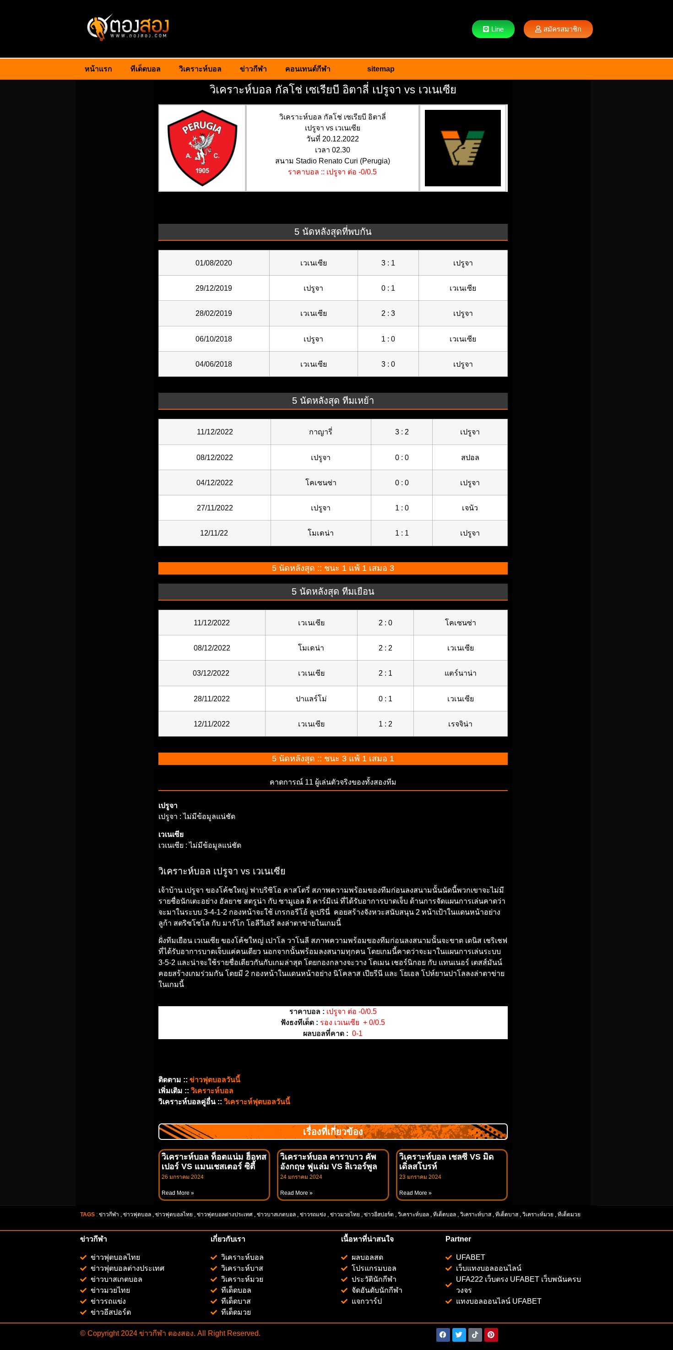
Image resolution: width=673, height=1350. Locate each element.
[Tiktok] (475, 1335)
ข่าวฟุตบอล (137, 1214)
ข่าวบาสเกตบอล (276, 1214)
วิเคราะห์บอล (200, 69)
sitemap (381, 69)
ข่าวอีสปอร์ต (379, 1214)
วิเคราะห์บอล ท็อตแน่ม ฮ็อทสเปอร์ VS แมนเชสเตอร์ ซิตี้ (214, 1161)
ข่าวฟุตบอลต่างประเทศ (225, 1214)
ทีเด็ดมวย (570, 1214)
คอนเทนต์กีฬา (308, 69)
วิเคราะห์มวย (538, 1214)
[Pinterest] (491, 1335)
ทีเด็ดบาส (506, 1214)
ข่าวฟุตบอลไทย (174, 1214)
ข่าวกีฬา (253, 69)
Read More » (178, 1193)
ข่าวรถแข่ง (313, 1214)
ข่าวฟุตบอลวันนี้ (215, 1080)
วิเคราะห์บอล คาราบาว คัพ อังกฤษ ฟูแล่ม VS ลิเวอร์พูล (328, 1161)
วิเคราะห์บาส (475, 1214)
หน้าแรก (98, 69)
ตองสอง (180, 1333)
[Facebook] (443, 1335)
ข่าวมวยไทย (345, 1214)
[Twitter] (459, 1335)
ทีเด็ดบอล (145, 69)
